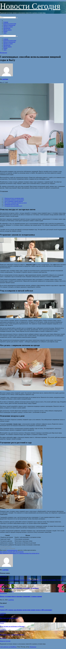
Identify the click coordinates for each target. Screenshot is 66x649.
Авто (4, 33)
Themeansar (33, 647)
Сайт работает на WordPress (8, 647)
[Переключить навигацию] (0, 16)
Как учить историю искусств (9, 618)
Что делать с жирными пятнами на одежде (16, 202)
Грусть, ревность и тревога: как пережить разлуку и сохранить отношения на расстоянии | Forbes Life (31, 580)
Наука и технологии (9, 25)
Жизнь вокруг (7, 29)
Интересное (6, 28)
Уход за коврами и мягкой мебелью (14, 201)
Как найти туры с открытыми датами (12, 634)
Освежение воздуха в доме (12, 204)
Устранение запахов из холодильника (14, 199)
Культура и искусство (9, 23)
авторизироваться (12, 550)
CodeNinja (5, 79)
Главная (5, 22)
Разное (5, 31)
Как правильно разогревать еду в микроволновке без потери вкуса (19, 553)
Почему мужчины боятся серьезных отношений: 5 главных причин (21, 596)
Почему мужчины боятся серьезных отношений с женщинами (19, 588)
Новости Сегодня (30, 6)
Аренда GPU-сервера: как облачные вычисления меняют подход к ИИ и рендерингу (26, 610)
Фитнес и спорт (8, 26)
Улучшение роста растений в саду (13, 206)
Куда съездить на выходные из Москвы (12, 626)
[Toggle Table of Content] (1, 195)
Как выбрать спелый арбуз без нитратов (11, 551)
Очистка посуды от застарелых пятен (14, 198)
